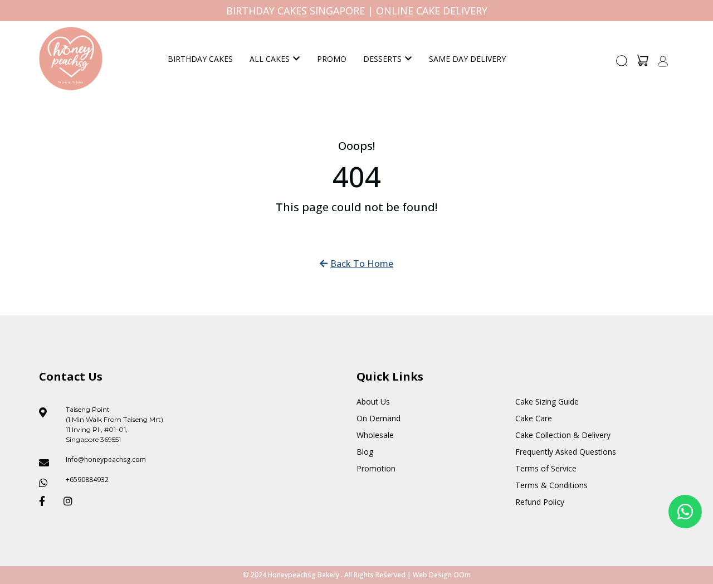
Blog (364, 451)
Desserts (382, 58)
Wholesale (375, 435)
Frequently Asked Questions (565, 451)
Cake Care (533, 418)
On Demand (378, 418)
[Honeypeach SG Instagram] (71, 501)
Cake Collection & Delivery (563, 435)
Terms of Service (546, 468)
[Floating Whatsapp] (685, 511)
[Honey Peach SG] (70, 58)
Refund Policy (539, 502)
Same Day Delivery (467, 58)
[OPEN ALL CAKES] (296, 59)
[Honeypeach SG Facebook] (47, 501)
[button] (622, 64)
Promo (331, 58)
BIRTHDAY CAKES (200, 58)
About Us (373, 401)
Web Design (432, 575)
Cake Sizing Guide (547, 401)
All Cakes (270, 58)
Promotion (375, 468)
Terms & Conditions (551, 485)
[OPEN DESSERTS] (408, 59)
